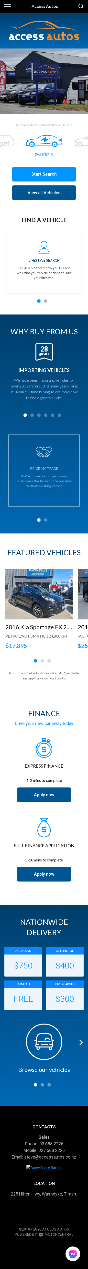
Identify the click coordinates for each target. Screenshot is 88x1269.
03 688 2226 (51, 1143)
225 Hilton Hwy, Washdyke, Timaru (44, 1193)
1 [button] (39, 302)
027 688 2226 (51, 1150)
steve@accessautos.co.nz (50, 1157)
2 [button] (46, 302)
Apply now (44, 794)
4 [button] (46, 417)
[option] (44, 81)
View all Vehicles (44, 192)
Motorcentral (59, 1234)
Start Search (44, 174)
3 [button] (39, 417)
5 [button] (53, 417)
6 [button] (59, 417)
